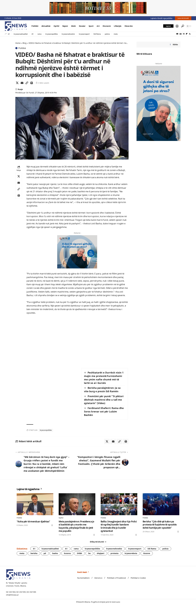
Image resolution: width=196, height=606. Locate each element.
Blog (25, 43)
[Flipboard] (186, 33)
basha (55, 553)
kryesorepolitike (51, 34)
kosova (67, 553)
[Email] (22, 83)
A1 (32, 34)
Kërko (175, 44)
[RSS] (189, 33)
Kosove (146, 553)
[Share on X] (17, 83)
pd (45, 553)
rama (39, 34)
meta (116, 34)
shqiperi (100, 553)
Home (18, 43)
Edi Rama (97, 34)
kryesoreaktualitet (21, 34)
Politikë (22, 48)
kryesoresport (84, 34)
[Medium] (183, 33)
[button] (177, 26)
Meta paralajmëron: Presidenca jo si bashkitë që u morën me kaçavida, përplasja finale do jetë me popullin (76, 526)
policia (107, 34)
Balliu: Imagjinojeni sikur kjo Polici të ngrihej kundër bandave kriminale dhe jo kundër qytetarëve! (119, 526)
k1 (9, 34)
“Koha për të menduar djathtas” (33, 521)
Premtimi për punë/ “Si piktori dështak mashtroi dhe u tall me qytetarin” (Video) (103, 400)
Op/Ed (61, 518)
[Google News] (180, 33)
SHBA (79, 553)
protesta (114, 553)
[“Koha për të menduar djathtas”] (35, 504)
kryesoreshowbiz (68, 34)
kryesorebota (131, 553)
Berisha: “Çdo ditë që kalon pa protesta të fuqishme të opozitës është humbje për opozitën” (160, 524)
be (89, 553)
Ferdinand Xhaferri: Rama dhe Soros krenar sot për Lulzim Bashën (104, 411)
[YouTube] (177, 33)
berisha (34, 553)
